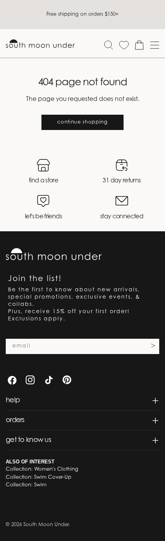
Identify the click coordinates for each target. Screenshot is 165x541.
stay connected (121, 217)
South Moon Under (46, 524)
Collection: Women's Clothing (42, 469)
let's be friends (43, 217)
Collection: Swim (26, 485)
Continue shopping (82, 122)
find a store (43, 181)
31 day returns (121, 181)
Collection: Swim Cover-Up (38, 477)
